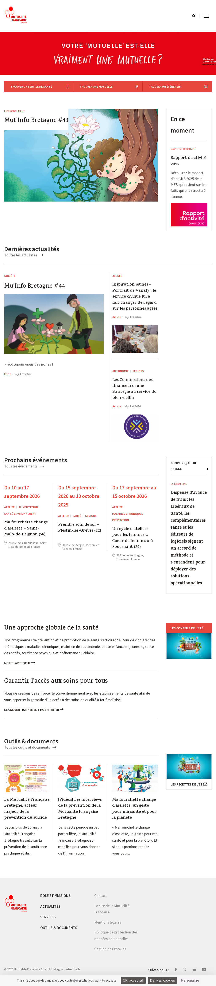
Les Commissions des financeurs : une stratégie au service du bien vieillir (134, 389)
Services (48, 916)
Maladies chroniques (127, 514)
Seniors (138, 371)
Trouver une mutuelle (96, 86)
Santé (77, 516)
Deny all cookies (162, 980)
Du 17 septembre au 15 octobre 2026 (134, 492)
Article (116, 317)
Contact (100, 895)
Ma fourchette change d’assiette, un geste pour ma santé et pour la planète (134, 809)
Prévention (120, 520)
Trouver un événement (165, 86)
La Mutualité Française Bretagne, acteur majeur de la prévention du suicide (27, 809)
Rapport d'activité (183, 149)
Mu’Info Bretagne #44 (34, 286)
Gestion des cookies (110, 948)
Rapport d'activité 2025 (188, 161)
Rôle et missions (55, 895)
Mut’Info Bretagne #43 (36, 121)
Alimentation (28, 507)
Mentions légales (107, 922)
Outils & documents (58, 927)
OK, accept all (133, 980)
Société (9, 276)
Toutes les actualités (21, 255)
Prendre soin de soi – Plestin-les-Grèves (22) (79, 528)
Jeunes (117, 276)
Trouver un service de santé (31, 86)
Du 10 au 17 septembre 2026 (22, 492)
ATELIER (9, 507)
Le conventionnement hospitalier (32, 709)
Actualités (50, 906)
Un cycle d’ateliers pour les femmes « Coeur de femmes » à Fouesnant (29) (132, 538)
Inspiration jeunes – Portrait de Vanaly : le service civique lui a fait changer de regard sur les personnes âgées (134, 297)
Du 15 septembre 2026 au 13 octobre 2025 (78, 496)
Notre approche (17, 663)
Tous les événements (21, 466)
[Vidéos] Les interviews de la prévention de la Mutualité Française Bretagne (80, 809)
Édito (7, 374)
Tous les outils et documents (27, 747)
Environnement (14, 111)
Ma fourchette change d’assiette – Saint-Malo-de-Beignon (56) (26, 529)
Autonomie (120, 371)
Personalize (190, 980)
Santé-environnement (20, 514)
